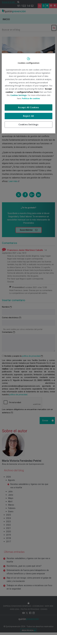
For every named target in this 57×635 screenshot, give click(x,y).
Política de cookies (31, 98)
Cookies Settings (28, 124)
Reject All (28, 116)
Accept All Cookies (28, 107)
